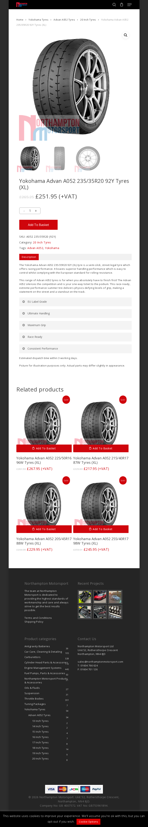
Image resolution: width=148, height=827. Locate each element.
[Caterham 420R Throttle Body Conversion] (85, 597)
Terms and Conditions (38, 618)
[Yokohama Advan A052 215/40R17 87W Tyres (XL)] (101, 424)
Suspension (32, 693)
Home (19, 19)
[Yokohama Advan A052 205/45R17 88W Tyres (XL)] (44, 505)
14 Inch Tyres (40, 726)
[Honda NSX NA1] (100, 597)
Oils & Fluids (32, 688)
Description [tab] (29, 257)
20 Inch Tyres (88, 19)
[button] (129, 5)
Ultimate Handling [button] (39, 313)
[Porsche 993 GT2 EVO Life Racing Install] (115, 597)
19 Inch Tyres (40, 753)
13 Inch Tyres (40, 721)
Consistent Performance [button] (43, 348)
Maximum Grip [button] (37, 325)
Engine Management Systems (43, 668)
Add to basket (38, 225)
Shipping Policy (34, 621)
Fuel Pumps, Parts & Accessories (44, 673)
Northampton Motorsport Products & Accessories (46, 680)
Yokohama (52, 248)
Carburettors (32, 657)
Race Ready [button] (35, 337)
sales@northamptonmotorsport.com (100, 661)
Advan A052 (35, 248)
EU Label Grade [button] (37, 301)
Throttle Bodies (34, 698)
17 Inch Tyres (40, 742)
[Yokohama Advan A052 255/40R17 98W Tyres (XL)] (101, 505)
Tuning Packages (35, 704)
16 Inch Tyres (40, 737)
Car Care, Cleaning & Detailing (43, 651)
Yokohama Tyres (38, 19)
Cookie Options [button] (88, 821)
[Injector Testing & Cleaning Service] (115, 612)
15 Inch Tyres (40, 731)
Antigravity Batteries (37, 646)
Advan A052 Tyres (64, 19)
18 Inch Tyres (40, 748)
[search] (114, 4)
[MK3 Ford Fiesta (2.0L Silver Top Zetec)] (100, 612)
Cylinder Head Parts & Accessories (46, 662)
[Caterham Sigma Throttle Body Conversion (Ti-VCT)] (85, 612)
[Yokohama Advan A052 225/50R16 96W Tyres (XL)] (44, 424)
